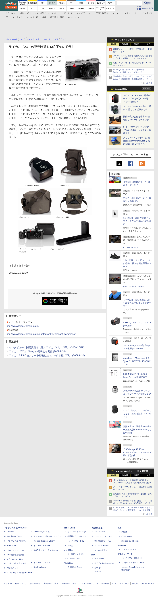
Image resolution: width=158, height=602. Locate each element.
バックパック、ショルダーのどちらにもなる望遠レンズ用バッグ (137, 413)
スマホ (29, 17)
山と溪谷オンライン (75, 554)
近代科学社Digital (74, 567)
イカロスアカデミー (102, 550)
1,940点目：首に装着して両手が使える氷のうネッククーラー (137, 302)
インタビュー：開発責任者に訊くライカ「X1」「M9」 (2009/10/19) (46, 347)
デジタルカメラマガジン (17, 563)
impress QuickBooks (130, 541)
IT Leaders (11, 546)
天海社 (124, 532)
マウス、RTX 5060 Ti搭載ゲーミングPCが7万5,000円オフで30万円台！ (136, 98)
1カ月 (148, 44)
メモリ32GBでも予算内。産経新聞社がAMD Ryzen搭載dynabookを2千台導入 (136, 140)
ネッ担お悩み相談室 (15, 555)
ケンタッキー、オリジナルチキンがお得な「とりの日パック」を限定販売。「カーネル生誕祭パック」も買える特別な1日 (132, 510)
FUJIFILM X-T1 (130, 247)
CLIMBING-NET (74, 559)
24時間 (125, 44)
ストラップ (17, 17)
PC (7, 17)
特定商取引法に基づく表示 (143, 583)
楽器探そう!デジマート (76, 536)
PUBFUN (122, 546)
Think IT (10, 532)
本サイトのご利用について (15, 583)
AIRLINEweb (99, 532)
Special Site (121, 89)
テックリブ (96, 568)
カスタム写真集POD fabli (132, 562)
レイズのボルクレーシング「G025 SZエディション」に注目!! (137, 129)
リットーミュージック (76, 532)
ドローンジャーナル (15, 550)
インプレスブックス (41, 562)
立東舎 (70, 546)
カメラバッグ (66, 13)
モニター (116, 13)
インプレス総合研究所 (16, 541)
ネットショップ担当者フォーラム (47, 536)
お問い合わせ (34, 583)
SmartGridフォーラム (42, 532)
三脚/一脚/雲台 (102, 13)
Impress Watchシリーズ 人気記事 (131, 471)
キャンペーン (73, 17)
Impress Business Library (44, 541)
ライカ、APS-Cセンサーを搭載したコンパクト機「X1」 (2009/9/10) (47, 355)
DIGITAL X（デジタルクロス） (46, 550)
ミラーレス (10, 13)
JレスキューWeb (101, 546)
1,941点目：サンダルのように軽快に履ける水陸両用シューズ (137, 263)
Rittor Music (69, 528)
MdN (93, 555)
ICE (119, 528)
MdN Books (99, 559)
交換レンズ (24, 13)
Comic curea (126, 536)
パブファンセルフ (128, 549)
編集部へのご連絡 (69, 583)
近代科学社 (69, 563)
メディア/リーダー (84, 13)
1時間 (113, 44)
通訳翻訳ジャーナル (102, 541)
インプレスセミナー (41, 546)
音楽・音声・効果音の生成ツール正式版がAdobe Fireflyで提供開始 (137, 429)
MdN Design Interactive (104, 563)
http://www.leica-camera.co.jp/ (22, 326)
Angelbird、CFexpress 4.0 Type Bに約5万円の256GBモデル (137, 361)
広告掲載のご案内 (51, 583)
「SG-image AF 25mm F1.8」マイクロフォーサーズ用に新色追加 (137, 452)
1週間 (136, 44)
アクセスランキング (124, 40)
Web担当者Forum (14, 536)
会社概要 (105, 583)
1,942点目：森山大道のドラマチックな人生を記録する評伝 (137, 221)
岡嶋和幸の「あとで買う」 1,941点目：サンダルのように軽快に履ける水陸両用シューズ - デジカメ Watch (132, 79)
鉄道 (44, 17)
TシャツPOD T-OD (75, 541)
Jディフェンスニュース (104, 536)
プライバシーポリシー (89, 583)
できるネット (12, 568)
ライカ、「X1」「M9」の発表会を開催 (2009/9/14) (37, 351)
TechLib (97, 572)
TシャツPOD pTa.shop (131, 558)
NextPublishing (39, 567)
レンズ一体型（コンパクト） (45, 13)
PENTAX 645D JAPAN (134, 286)
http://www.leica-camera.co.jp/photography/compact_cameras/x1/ (41, 334)
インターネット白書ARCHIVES (20, 572)
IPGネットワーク (125, 554)
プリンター (129, 13)
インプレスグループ (120, 583)
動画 (62, 17)
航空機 (53, 17)
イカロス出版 (96, 528)
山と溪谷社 (69, 550)
